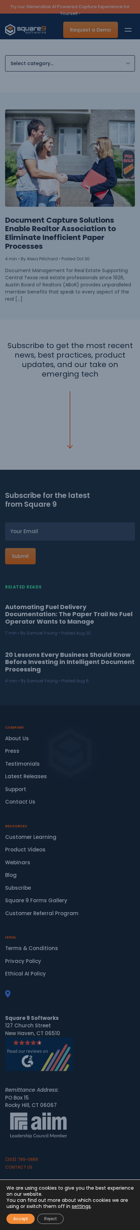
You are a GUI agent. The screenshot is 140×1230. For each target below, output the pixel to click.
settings (81, 1206)
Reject (50, 1219)
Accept (20, 1219)
